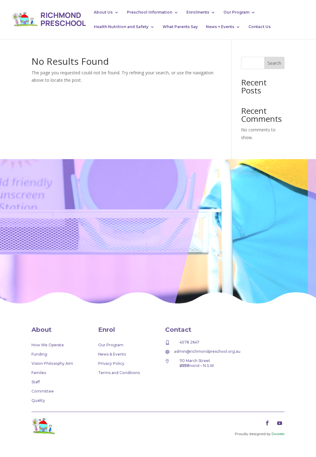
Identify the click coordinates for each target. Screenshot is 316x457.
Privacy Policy (111, 363)
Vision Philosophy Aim (52, 363)
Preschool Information (149, 12)
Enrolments (197, 12)
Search (274, 63)
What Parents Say (180, 27)
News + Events (220, 27)
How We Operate (47, 345)
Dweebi (278, 434)
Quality (38, 400)
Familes (38, 373)
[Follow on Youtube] (280, 423)
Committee (42, 391)
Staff (35, 382)
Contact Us (259, 27)
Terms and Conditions (119, 373)
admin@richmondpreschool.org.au (207, 351)
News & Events (112, 354)
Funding (39, 354)
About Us (103, 12)
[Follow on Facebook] (267, 423)
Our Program (236, 12)
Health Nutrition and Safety (121, 27)
